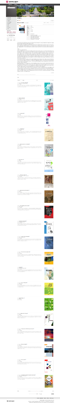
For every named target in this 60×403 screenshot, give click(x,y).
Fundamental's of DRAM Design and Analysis (27, 328)
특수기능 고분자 (23, 359)
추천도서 (48, 398)
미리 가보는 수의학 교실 (24, 82)
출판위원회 (41, 398)
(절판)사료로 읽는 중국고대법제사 (24, 190)
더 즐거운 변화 (22, 113)
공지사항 (38, 398)
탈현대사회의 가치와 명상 (24, 313)
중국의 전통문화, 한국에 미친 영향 (24, 205)
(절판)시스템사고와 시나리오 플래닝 (24, 144)
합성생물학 (20, 267)
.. (17, 300)
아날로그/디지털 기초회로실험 (25, 236)
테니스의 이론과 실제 (24, 282)
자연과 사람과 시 (21, 159)
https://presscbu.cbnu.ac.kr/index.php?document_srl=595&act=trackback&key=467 (27, 74)
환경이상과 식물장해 (20, 22)
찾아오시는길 (51, 398)
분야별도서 (19, 17)
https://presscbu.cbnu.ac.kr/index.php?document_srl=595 (48, 24)
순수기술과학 (26, 22)
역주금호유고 (21, 128)
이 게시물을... (52, 72)
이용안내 (45, 398)
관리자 (18, 24)
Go (23, 80)
